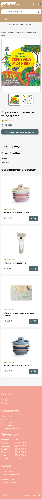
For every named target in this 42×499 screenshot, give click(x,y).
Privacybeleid (7, 425)
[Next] (36, 65)
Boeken (11, 32)
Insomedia (37, 495)
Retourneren (6, 419)
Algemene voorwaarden (11, 428)
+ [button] (31, 218)
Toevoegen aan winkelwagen (20, 132)
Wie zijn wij (5, 400)
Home (3, 32)
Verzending (6, 416)
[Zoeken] (38, 11)
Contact (5, 403)
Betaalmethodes (8, 422)
